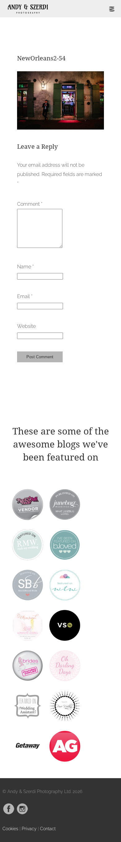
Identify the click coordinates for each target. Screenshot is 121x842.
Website (26, 326)
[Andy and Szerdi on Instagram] (22, 813)
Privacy (29, 828)
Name (25, 267)
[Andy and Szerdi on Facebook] (8, 813)
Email (25, 296)
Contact (48, 828)
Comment (30, 204)
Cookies (10, 828)
